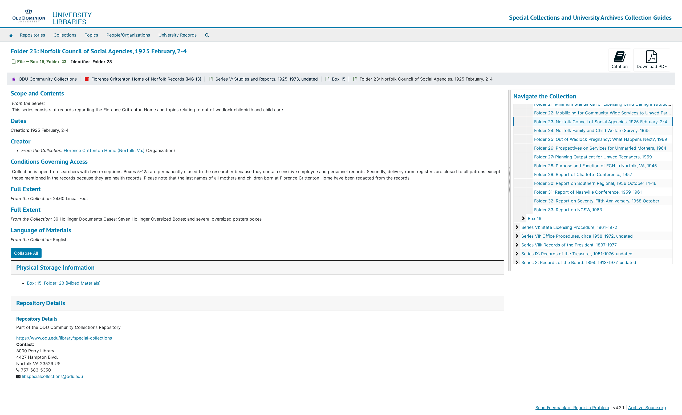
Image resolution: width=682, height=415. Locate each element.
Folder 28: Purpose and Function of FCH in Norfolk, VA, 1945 (595, 165)
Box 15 (339, 79)
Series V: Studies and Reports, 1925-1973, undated (267, 79)
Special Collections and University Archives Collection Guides (590, 17)
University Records (178, 35)
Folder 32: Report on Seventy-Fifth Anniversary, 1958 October (596, 200)
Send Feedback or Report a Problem (572, 407)
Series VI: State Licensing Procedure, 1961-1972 (569, 227)
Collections (65, 35)
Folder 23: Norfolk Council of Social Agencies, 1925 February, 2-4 (600, 121)
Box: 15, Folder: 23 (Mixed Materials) (64, 283)
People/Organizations (128, 35)
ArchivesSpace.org (647, 407)
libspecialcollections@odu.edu (52, 376)
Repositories (32, 35)
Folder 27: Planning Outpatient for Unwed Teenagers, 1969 (593, 156)
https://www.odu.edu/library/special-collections (64, 338)
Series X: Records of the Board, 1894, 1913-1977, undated (578, 262)
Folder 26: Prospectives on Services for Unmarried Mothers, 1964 (600, 148)
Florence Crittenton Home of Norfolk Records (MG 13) (146, 79)
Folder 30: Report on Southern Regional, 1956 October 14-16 (595, 183)
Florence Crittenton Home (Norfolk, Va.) (104, 150)
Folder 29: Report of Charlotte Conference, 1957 (583, 174)
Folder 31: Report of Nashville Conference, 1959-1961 (588, 192)
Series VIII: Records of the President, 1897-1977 (569, 245)
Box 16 (534, 218)
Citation (620, 66)
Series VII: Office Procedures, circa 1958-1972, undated (577, 236)
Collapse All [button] (26, 253)
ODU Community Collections (48, 79)
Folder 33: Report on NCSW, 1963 (568, 209)
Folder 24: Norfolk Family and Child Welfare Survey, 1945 (592, 130)
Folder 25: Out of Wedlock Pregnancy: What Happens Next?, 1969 (600, 139)
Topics (91, 35)
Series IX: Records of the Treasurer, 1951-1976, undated (576, 253)
